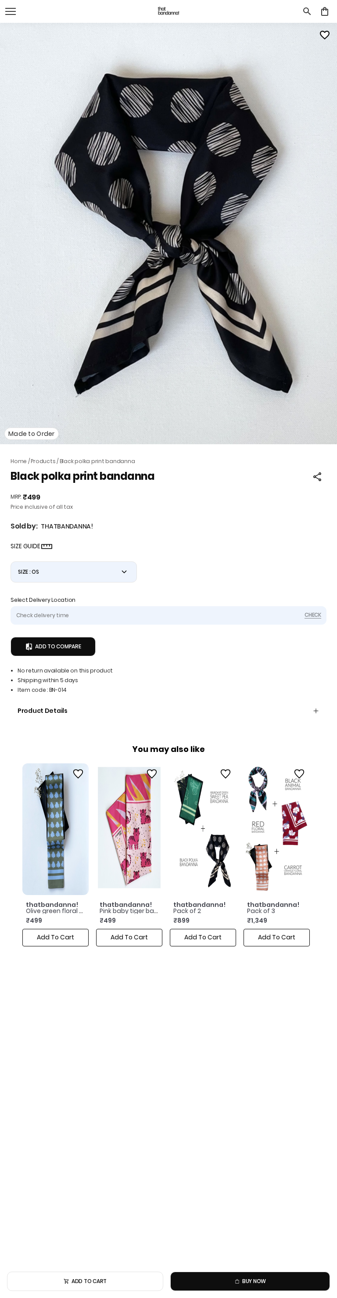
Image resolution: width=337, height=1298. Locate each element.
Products (43, 461)
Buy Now (254, 1281)
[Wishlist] (325, 35)
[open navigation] (11, 11)
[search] (307, 11)
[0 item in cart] (324, 11)
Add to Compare (58, 646)
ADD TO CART (89, 1281)
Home (19, 461)
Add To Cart (55, 937)
